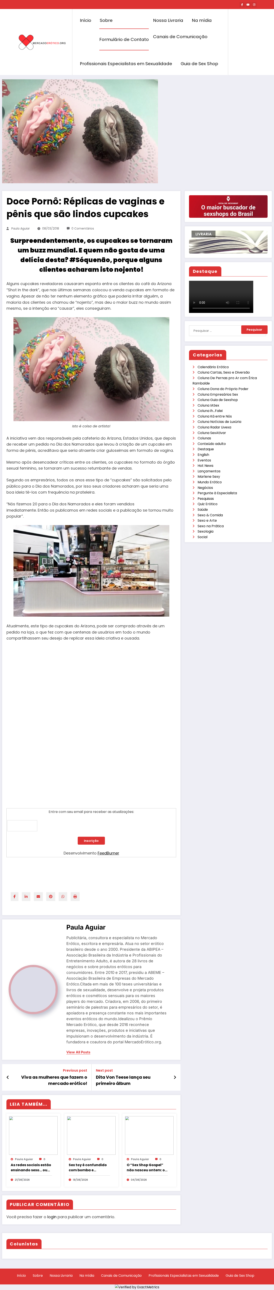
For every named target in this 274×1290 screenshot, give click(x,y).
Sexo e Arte (207, 520)
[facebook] (14, 896)
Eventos (204, 460)
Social (202, 537)
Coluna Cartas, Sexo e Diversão (224, 372)
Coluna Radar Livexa (214, 427)
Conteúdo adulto (212, 443)
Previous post (75, 1070)
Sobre (106, 20)
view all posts (78, 1052)
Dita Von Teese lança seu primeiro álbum (123, 1080)
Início (85, 20)
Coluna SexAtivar (212, 432)
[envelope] (38, 896)
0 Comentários (82, 228)
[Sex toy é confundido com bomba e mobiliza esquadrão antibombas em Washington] (91, 1135)
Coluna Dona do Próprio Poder (223, 388)
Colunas (204, 438)
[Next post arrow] (175, 1077)
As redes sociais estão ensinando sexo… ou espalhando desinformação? (31, 1167)
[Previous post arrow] (7, 1077)
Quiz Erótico (207, 504)
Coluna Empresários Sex (218, 394)
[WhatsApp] (63, 896)
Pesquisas (206, 498)
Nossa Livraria (168, 20)
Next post (104, 1070)
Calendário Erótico (213, 367)
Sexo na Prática (211, 526)
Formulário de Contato (124, 39)
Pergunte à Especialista (217, 493)
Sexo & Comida (210, 515)
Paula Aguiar (20, 228)
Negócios (205, 487)
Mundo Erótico (210, 482)
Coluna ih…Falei (210, 410)
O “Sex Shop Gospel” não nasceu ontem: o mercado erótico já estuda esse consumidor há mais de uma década (146, 1167)
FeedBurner (108, 853)
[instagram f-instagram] (254, 4)
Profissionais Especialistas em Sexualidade (126, 64)
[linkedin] (26, 896)
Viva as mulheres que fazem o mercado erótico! (54, 1080)
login (52, 1216)
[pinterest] (50, 896)
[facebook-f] (242, 4)
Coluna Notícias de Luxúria (219, 421)
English (203, 454)
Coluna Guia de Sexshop (218, 399)
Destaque (206, 449)
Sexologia (205, 531)
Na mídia (202, 20)
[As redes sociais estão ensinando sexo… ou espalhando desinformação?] (33, 1135)
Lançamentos (209, 471)
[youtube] (248, 4)
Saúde (203, 509)
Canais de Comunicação (180, 37)
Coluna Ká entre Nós (215, 416)
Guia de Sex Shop (199, 64)
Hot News (205, 465)
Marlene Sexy (209, 476)
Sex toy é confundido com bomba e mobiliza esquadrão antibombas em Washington (88, 1167)
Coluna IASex (208, 405)
